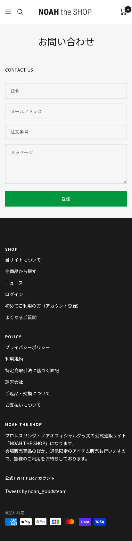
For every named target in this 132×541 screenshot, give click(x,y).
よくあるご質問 (21, 317)
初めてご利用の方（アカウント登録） (43, 305)
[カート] (123, 12)
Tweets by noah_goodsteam (36, 491)
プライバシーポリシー (27, 347)
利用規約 (14, 359)
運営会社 (14, 382)
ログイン (14, 294)
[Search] (20, 12)
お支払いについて (23, 405)
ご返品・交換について (27, 393)
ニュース (14, 282)
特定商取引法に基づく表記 (32, 370)
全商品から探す (21, 271)
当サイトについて (23, 259)
